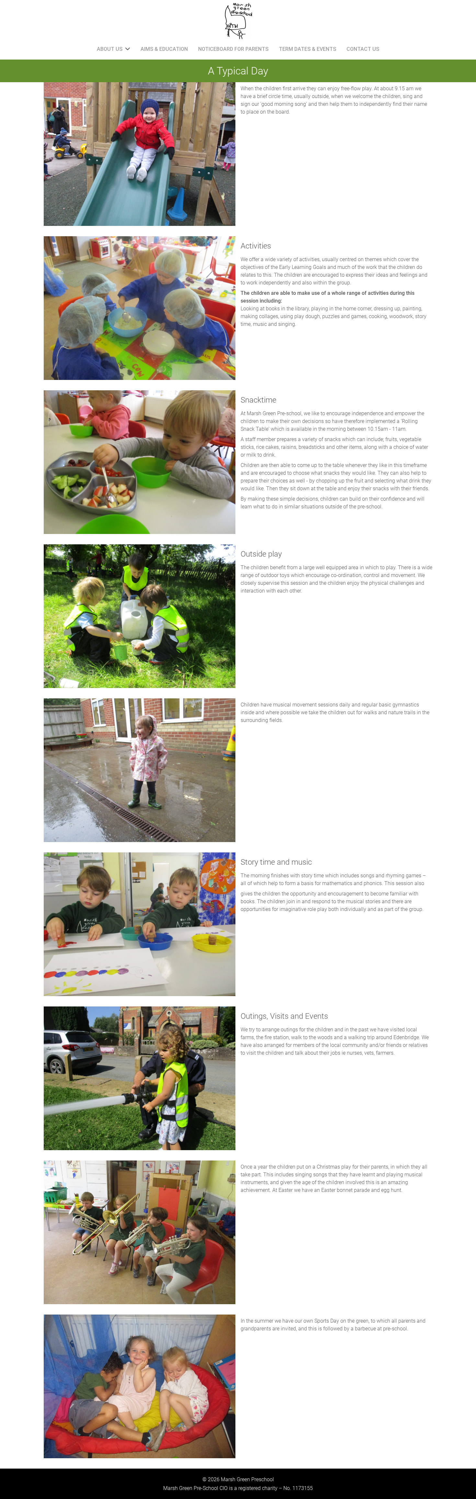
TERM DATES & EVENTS (307, 49)
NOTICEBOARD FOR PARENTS (233, 49)
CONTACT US (362, 49)
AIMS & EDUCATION (164, 49)
